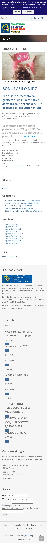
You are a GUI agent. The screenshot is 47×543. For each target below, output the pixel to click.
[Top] (41, 538)
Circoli (25, 525)
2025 (19, 224)
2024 (19, 226)
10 (23, 243)
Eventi (41, 525)
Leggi (7, 344)
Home (6, 525)
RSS (6, 200)
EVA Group (29, 535)
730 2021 (10, 360)
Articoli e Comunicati (19, 166)
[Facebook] (6, 17)
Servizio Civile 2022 (17, 375)
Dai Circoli (12, 206)
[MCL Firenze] (13, 28)
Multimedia (19, 529)
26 (18, 208)
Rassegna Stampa (15, 203)
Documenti (12, 208)
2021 (19, 234)
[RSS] (2, 17)
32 (17, 206)
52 (25, 200)
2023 (19, 229)
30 (27, 211)
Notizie (33, 525)
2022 (19, 231)
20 (23, 236)
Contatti (29, 529)
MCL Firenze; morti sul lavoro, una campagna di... (19, 335)
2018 (19, 241)
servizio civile (7, 256)
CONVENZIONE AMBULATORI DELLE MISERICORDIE (17, 407)
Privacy (39, 535)
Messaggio (6, 499)
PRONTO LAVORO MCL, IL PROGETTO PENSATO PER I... (17, 422)
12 (24, 203)
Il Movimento (16, 525)
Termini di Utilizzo (23, 540)
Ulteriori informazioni (33, 7)
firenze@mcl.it (8, 478)
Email (4, 495)
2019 (19, 238)
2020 (19, 236)
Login (38, 17)
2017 (19, 243)
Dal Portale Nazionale (16, 211)
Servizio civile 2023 (16, 346)
